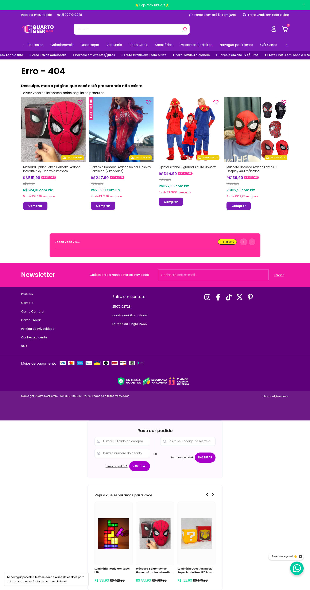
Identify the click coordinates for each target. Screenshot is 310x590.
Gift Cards (268, 44)
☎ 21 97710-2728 (69, 15)
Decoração (90, 44)
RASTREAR (140, 466)
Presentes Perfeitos (196, 44)
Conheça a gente (34, 337)
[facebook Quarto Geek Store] (218, 297)
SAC (24, 346)
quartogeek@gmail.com (130, 315)
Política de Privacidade (37, 329)
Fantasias (35, 44)
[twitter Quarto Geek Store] (239, 297)
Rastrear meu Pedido (36, 15)
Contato (27, 303)
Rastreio (27, 294)
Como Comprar (32, 311)
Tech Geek (138, 44)
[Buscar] (185, 29)
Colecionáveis (61, 44)
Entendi (62, 581)
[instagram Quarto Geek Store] (207, 297)
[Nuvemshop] (276, 396)
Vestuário (114, 44)
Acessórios (164, 44)
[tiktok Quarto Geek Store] (228, 297)
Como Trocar (31, 320)
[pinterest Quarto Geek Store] (250, 297)
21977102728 (121, 306)
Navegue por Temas (236, 44)
